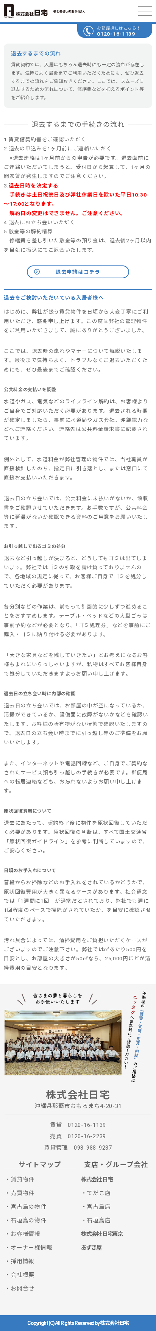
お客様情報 (26, 1234)
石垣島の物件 (29, 1220)
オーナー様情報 (31, 1247)
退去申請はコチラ (78, 272)
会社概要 (22, 1275)
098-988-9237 (93, 1147)
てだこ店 (99, 1193)
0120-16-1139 (116, 34)
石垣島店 (99, 1220)
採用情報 (22, 1261)
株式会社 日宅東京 (102, 1234)
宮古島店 (99, 1206)
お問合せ (22, 1288)
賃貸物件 (22, 1179)
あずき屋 (91, 1247)
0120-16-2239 (87, 1136)
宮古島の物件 (29, 1206)
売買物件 (22, 1193)
